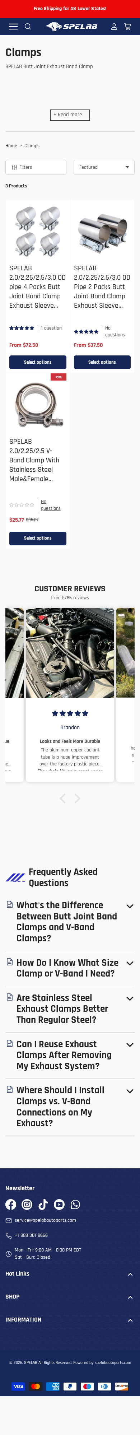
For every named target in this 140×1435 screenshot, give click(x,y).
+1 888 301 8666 (31, 1235)
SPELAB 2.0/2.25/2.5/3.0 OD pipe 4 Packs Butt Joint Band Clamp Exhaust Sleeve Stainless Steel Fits (37, 292)
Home (11, 146)
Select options (38, 362)
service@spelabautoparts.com (45, 1220)
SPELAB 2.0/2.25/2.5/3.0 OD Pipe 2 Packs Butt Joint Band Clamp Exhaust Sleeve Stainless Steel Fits (102, 292)
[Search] (28, 26)
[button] (65, 798)
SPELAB (30, 1362)
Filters (25, 167)
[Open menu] (13, 26)
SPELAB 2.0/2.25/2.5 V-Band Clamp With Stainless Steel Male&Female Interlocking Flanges (34, 469)
